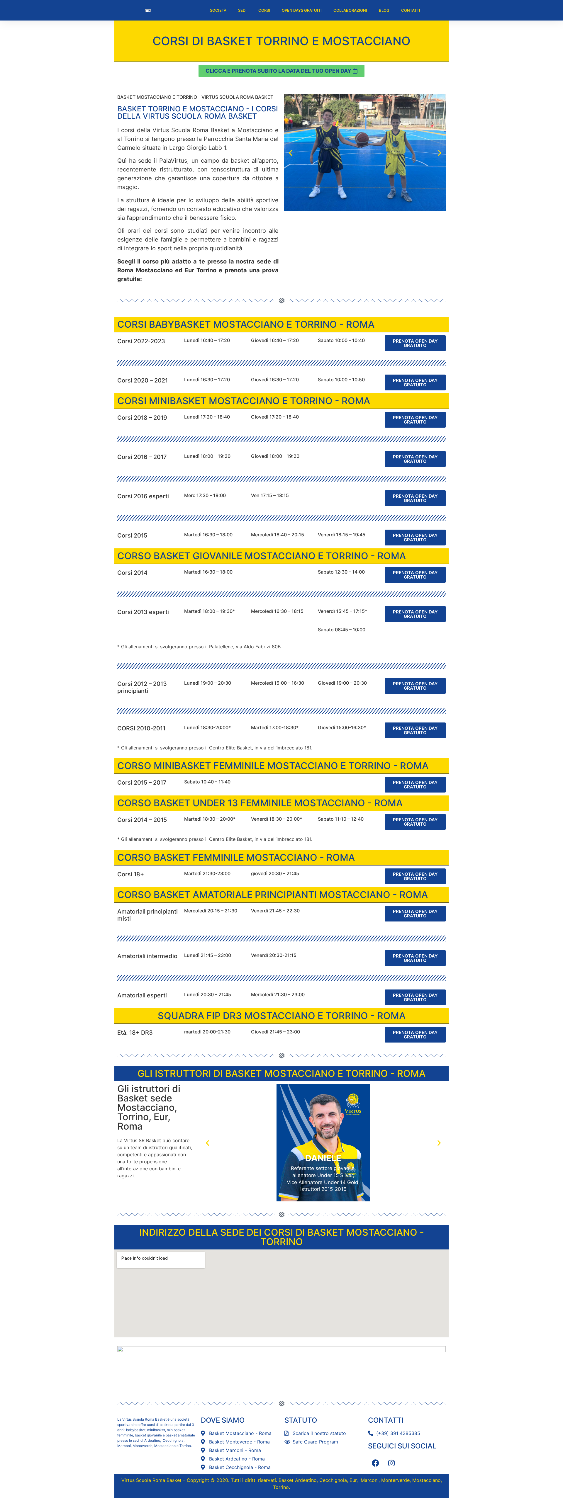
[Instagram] (391, 1463)
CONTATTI (410, 10)
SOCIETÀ (218, 10)
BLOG (384, 10)
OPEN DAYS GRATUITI (302, 10)
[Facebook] (375, 1463)
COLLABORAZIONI (350, 10)
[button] (290, 153)
